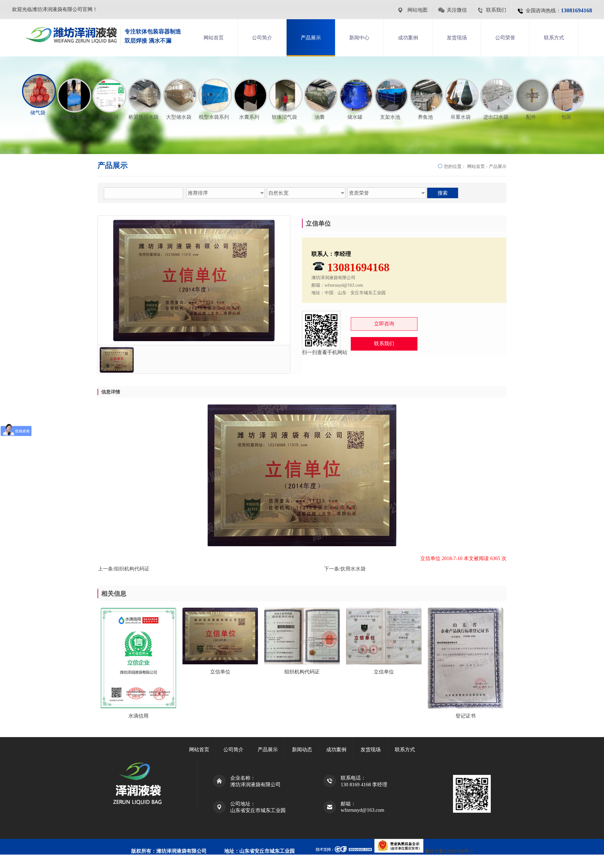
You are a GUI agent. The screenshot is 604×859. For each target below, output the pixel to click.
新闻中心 (359, 37)
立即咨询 (384, 323)
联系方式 (554, 37)
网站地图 (417, 10)
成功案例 (408, 37)
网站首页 (214, 37)
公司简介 (262, 37)
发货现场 (457, 37)
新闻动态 (302, 749)
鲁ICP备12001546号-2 (449, 851)
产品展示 (311, 37)
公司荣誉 (505, 37)
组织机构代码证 (131, 568)
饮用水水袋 (353, 568)
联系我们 (496, 10)
